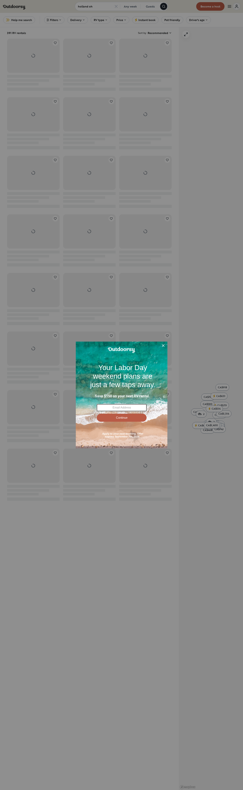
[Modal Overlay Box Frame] (121, 395)
